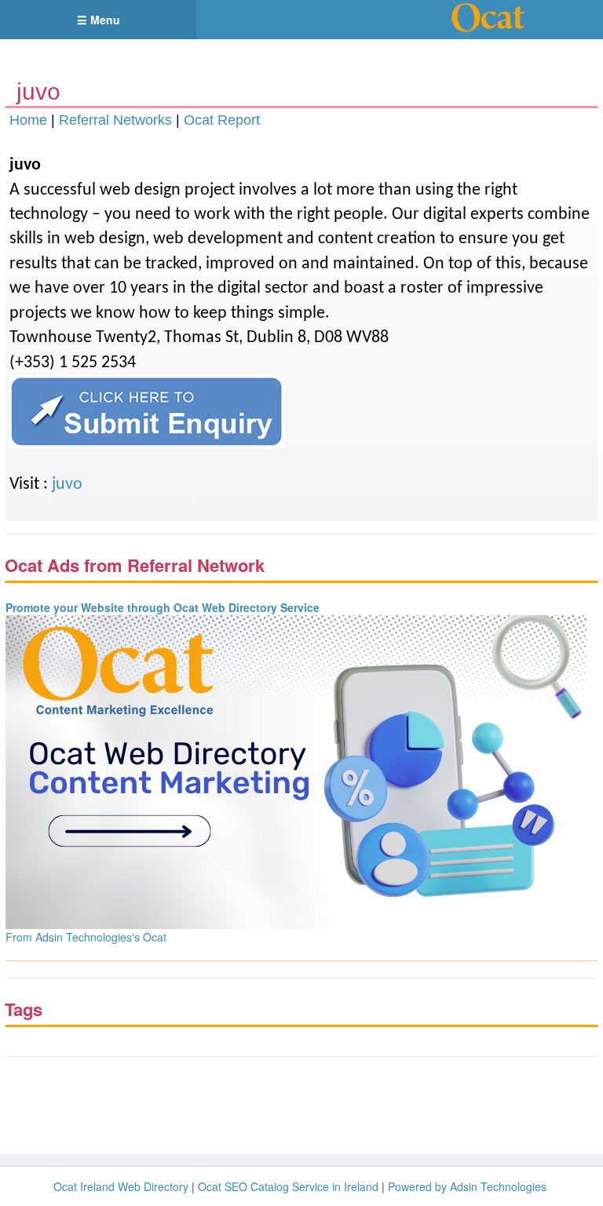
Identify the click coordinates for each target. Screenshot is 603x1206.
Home (28, 120)
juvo (67, 484)
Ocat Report (222, 120)
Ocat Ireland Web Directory (120, 1186)
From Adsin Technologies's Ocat (85, 937)
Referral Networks (115, 120)
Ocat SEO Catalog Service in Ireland (288, 1186)
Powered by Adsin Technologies (467, 1186)
